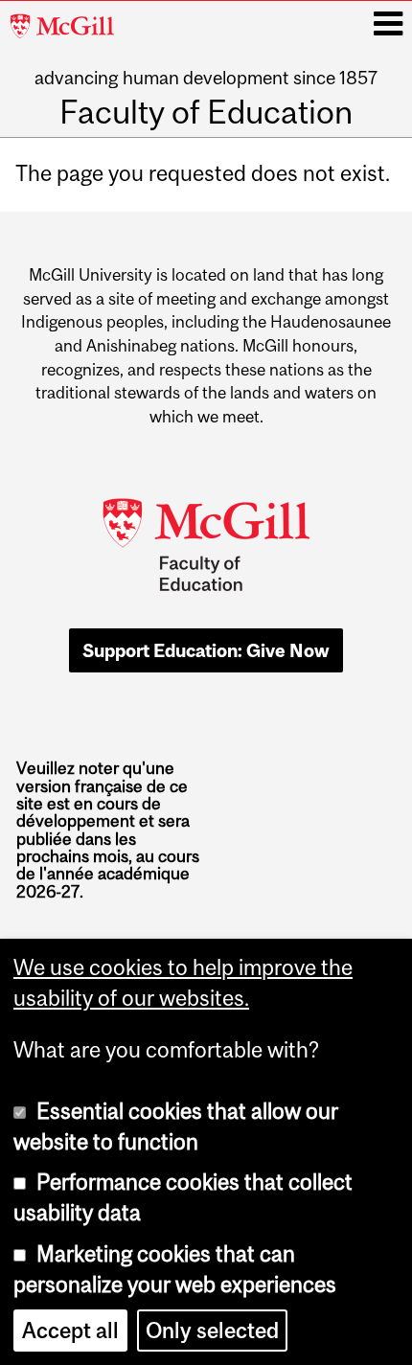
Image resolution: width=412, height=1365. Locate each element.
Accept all (70, 1330)
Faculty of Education (206, 111)
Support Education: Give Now (206, 650)
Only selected (212, 1330)
